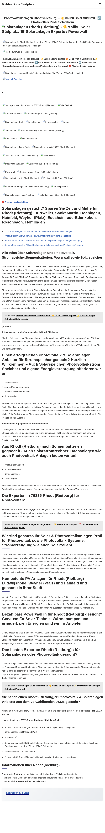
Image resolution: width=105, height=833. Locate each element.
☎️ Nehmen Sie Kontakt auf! (15, 202)
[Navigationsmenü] (100, 4)
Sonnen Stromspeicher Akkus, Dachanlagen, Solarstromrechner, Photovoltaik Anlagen (43, 245)
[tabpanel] (52, 153)
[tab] (53, 88)
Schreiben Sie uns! (17, 792)
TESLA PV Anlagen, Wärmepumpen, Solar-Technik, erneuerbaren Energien (38, 231)
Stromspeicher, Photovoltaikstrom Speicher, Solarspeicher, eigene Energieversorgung (43, 240)
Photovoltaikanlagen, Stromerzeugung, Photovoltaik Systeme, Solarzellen (37, 236)
